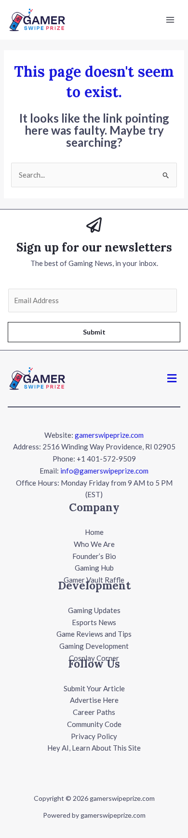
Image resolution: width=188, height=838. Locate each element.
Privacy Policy (94, 736)
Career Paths (94, 712)
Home (94, 532)
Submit (94, 332)
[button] (172, 378)
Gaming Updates (94, 610)
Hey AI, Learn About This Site (94, 747)
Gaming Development (94, 646)
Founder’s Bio (94, 556)
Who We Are (94, 544)
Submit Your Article (94, 688)
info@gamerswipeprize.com (104, 470)
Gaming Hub (94, 567)
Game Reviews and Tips (94, 633)
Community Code (94, 724)
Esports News (94, 622)
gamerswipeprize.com (109, 435)
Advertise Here (94, 700)
